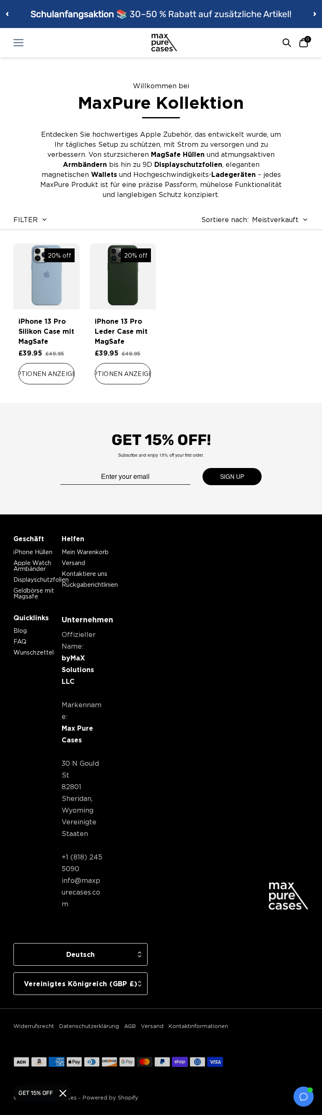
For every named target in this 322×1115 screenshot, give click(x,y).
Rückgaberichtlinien (90, 584)
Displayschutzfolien (41, 579)
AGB (130, 1026)
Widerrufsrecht (33, 1026)
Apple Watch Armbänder (32, 566)
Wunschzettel (33, 652)
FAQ (19, 641)
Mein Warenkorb (85, 552)
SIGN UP (232, 476)
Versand (73, 563)
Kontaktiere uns (84, 573)
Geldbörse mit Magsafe (33, 593)
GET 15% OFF (35, 1093)
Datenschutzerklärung (89, 1026)
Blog (20, 630)
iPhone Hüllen (32, 552)
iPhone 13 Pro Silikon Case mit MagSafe (46, 331)
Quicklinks (31, 617)
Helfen (73, 538)
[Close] (63, 1093)
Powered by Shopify (110, 1097)
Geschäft (28, 538)
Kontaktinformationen (198, 1026)
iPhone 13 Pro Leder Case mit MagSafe (121, 331)
